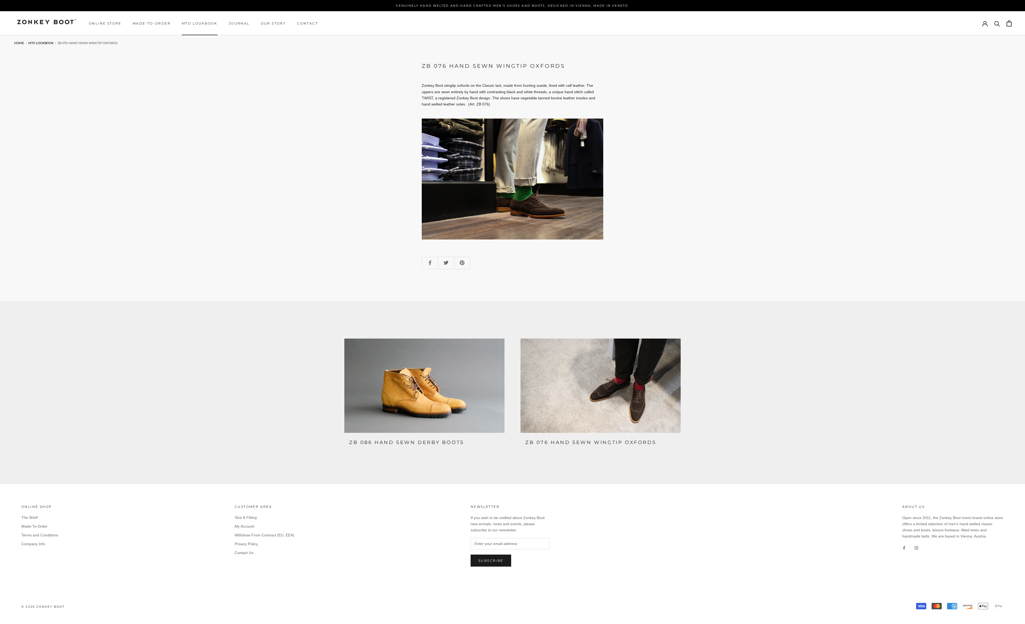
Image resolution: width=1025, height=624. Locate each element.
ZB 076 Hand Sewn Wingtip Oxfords (87, 43)
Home (19, 43)
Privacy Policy (246, 544)
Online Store (105, 23)
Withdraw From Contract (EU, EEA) (264, 535)
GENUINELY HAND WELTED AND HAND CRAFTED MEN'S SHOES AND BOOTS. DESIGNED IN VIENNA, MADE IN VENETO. (512, 5)
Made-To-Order (152, 23)
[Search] (997, 23)
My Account (244, 526)
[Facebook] (904, 548)
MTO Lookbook (200, 23)
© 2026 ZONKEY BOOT (43, 607)
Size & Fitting (246, 517)
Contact (307, 23)
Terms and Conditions (39, 535)
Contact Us (244, 553)
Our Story (273, 23)
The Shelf (29, 517)
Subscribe (490, 561)
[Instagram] (916, 548)
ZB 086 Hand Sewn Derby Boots (406, 442)
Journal (239, 23)
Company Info (33, 544)
